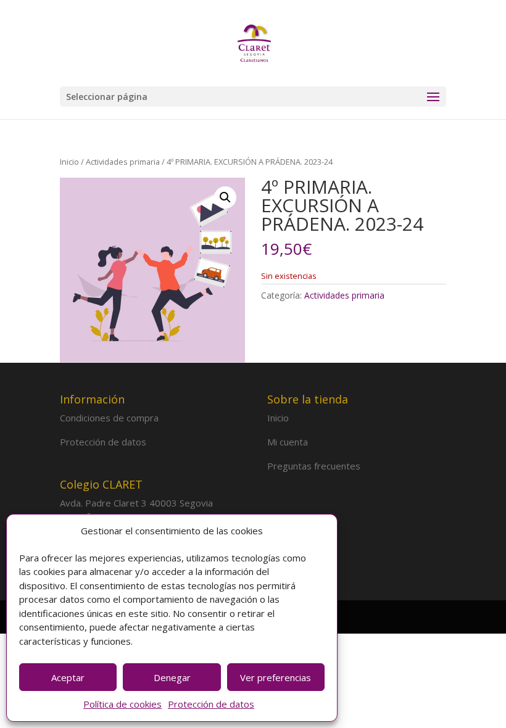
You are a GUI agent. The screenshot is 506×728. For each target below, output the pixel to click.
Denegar (172, 677)
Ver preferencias (275, 677)
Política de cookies (122, 704)
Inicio (69, 161)
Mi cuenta (287, 442)
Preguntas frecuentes (313, 466)
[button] (225, 197)
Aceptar (68, 677)
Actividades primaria (123, 161)
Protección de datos (211, 704)
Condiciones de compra (109, 418)
